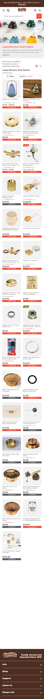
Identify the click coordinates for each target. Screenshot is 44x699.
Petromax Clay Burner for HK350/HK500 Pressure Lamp (10, 229)
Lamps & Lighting (13, 62)
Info (4, 664)
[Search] (39, 16)
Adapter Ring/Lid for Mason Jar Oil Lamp (11, 132)
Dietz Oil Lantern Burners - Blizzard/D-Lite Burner (32, 487)
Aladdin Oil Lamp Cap (30, 260)
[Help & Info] (8, 10)
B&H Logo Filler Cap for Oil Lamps (11, 519)
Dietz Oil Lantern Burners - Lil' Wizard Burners (32, 422)
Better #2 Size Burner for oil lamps (31, 100)
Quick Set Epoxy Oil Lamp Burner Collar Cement (11, 358)
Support (6, 678)
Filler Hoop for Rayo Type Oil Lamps (10, 455)
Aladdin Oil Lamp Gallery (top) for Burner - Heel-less (32, 326)
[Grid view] (36, 66)
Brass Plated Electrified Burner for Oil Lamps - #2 (10, 164)
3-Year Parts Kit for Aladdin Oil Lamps (11, 551)
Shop (5, 671)
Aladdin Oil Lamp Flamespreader (8, 196)
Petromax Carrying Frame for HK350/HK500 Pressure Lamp (32, 520)
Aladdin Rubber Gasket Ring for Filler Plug (30, 390)
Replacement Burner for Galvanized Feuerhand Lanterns (31, 133)
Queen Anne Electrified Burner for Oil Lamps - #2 (10, 261)
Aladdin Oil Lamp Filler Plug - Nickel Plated (10, 422)
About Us (7, 685)
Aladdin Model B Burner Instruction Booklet (31, 293)
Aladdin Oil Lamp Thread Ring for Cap (10, 326)
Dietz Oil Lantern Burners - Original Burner (32, 164)
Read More (6, 55)
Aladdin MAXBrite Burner (31, 196)
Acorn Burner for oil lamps (31, 228)
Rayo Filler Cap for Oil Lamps (9, 487)
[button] (3, 10)
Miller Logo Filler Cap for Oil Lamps (10, 390)
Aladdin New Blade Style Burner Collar (31, 358)
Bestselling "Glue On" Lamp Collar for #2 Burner (11, 293)
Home (4, 62)
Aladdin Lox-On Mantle (10, 99)
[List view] (40, 66)
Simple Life (8, 692)
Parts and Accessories (9, 64)
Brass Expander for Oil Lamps (30, 455)
